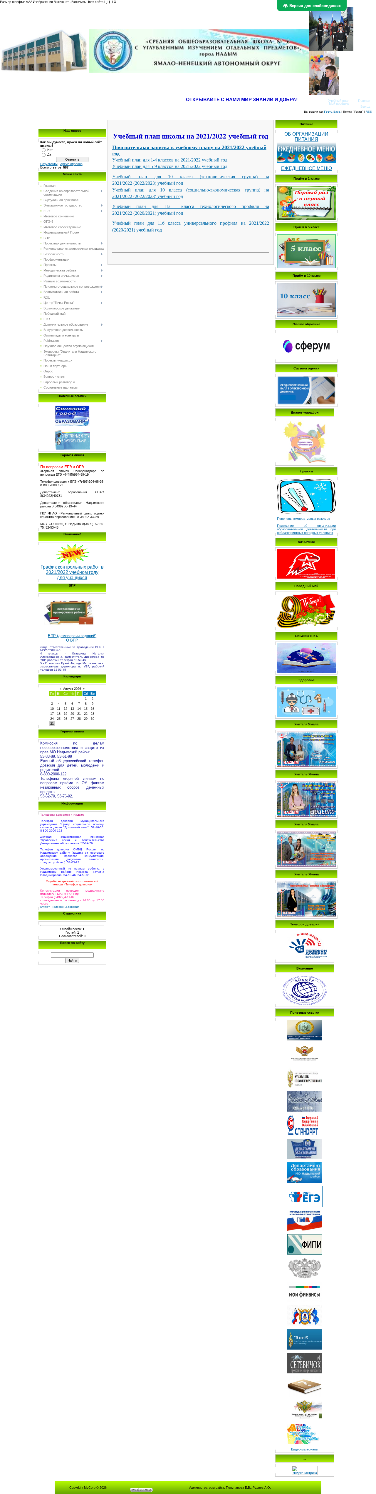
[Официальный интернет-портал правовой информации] (304, 1277)
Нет (50, 149)
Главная (364, 100)
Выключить (62, 2)
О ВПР (72, 640)
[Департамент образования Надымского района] (304, 1181)
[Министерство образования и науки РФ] (304, 1039)
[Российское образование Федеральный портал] (304, 1110)
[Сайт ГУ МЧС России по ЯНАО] (304, 1348)
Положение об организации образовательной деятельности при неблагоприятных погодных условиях (306, 529)
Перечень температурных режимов (303, 518)
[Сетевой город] (72, 425)
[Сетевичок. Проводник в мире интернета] (304, 1372)
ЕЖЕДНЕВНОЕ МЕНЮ (306, 168)
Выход (365, 106)
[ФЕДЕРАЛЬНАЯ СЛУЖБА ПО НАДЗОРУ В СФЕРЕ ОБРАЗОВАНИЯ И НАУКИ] (304, 1087)
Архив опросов (71, 164)
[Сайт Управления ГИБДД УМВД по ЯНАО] (304, 1324)
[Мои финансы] (304, 1301)
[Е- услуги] (72, 449)
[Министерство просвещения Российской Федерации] (304, 1063)
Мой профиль (339, 103)
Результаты (49, 164)
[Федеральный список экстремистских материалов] (304, 1419)
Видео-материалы (304, 1449)
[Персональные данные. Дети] (304, 1443)
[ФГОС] (304, 1134)
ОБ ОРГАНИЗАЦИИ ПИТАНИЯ (306, 136)
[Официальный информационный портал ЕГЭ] (305, 1206)
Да (49, 154)
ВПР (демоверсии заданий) (72, 636)
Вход (336, 111)
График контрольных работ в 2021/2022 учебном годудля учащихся (72, 572)
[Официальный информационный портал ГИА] (304, 1230)
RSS (369, 111)
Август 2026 (72, 688)
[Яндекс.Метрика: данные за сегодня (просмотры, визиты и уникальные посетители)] (305, 1470)
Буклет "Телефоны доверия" (60, 906)
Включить (78, 2)
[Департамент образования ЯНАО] (304, 1158)
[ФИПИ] (304, 1253)
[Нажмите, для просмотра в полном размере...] (306, 512)
